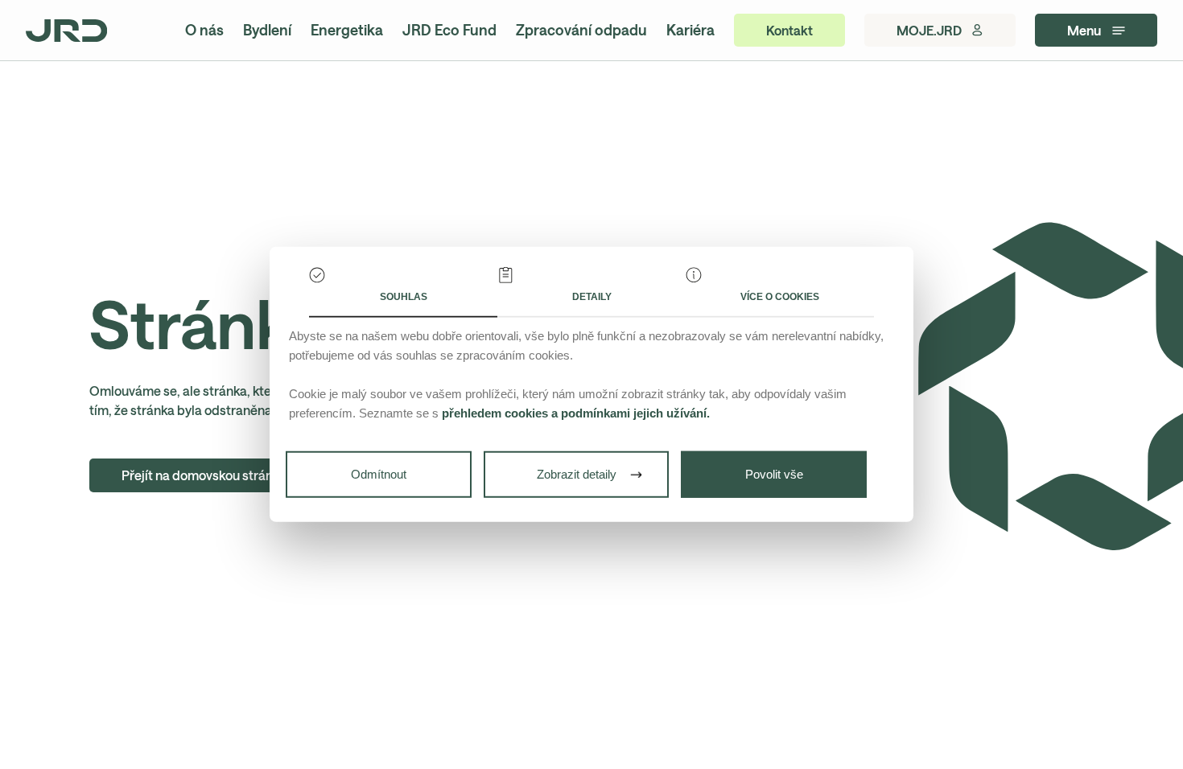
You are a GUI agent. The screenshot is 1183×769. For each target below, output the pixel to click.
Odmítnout (378, 474)
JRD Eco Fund (449, 30)
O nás (204, 30)
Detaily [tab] (592, 296)
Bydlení (267, 30)
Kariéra (690, 30)
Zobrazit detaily (576, 474)
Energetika (347, 30)
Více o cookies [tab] (779, 296)
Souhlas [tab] (403, 296)
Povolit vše (774, 474)
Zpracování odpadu (581, 30)
